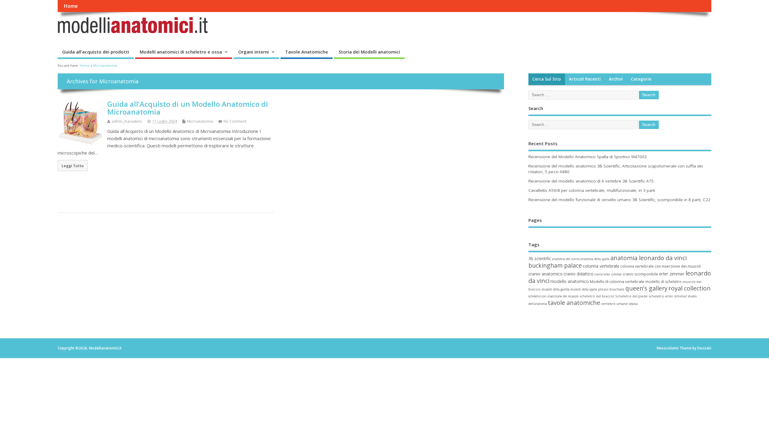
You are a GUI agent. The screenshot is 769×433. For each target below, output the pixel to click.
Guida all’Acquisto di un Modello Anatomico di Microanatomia (187, 108)
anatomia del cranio (565, 259)
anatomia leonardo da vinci (648, 258)
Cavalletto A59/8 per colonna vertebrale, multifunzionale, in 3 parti (591, 190)
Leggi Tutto (73, 165)
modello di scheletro (663, 281)
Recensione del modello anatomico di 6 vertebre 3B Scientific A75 (591, 181)
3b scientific (539, 258)
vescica (633, 304)
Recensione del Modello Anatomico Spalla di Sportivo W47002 (587, 156)
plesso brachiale (611, 289)
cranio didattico (579, 274)
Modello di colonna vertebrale (617, 281)
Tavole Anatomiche (306, 52)
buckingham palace (555, 265)
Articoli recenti (585, 79)
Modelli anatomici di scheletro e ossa (181, 52)
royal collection (689, 288)
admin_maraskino (127, 121)
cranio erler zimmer (608, 274)
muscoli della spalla (583, 289)
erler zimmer (672, 274)
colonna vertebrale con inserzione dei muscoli (660, 266)
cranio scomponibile (640, 274)
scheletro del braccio (596, 296)
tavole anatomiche (574, 303)
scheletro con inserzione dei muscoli (553, 296)
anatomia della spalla (594, 259)
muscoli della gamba (556, 289)
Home (71, 6)
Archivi (616, 79)
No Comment (234, 121)
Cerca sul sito (546, 79)
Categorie (641, 79)
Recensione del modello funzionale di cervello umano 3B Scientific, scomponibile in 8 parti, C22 (619, 199)
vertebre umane (614, 303)
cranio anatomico (545, 274)
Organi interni (253, 52)
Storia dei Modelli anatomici (369, 52)
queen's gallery (646, 288)
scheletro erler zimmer (668, 296)
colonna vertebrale (601, 266)
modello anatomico (569, 281)
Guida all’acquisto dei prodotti (95, 52)
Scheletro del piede (631, 296)
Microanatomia (200, 121)
